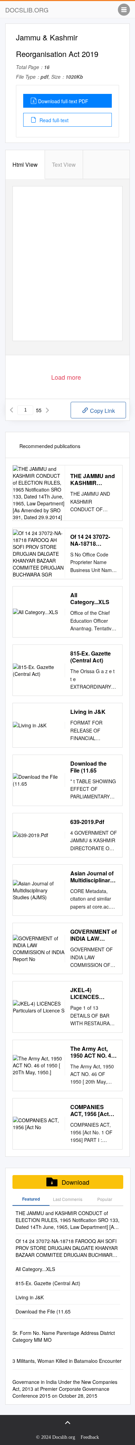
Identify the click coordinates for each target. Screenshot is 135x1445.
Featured (31, 1199)
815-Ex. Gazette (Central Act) (90, 657)
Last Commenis (67, 1199)
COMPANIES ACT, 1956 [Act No (89, 1110)
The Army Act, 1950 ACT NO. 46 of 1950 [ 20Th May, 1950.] (92, 1052)
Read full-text (53, 120)
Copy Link (102, 411)
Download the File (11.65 (88, 767)
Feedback (90, 1437)
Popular (104, 1199)
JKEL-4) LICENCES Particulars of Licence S (87, 993)
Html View (25, 164)
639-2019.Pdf (87, 821)
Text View (64, 164)
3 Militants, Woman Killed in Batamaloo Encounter (67, 1360)
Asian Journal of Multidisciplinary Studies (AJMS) (92, 877)
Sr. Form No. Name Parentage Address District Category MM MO (63, 1336)
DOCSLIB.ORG (26, 9)
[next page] (47, 410)
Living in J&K (88, 711)
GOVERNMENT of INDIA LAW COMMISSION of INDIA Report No (93, 935)
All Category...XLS (89, 598)
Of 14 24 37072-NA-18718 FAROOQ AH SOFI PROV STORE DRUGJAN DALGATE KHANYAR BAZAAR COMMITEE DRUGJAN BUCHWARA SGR (90, 540)
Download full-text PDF (63, 101)
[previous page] (11, 410)
